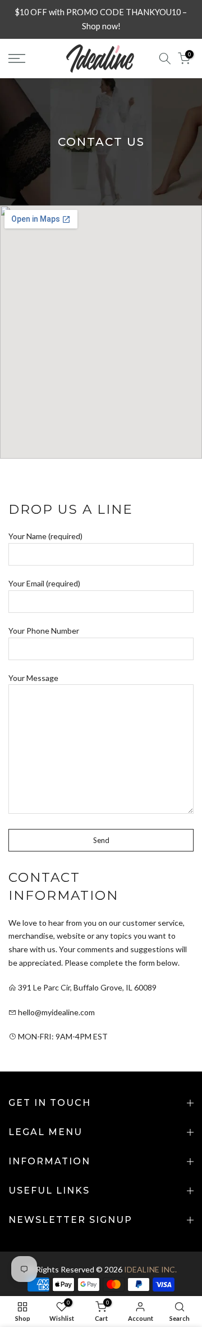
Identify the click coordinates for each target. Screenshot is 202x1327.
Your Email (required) (44, 583)
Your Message (33, 678)
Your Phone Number (43, 630)
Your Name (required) (45, 536)
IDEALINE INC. (150, 1269)
